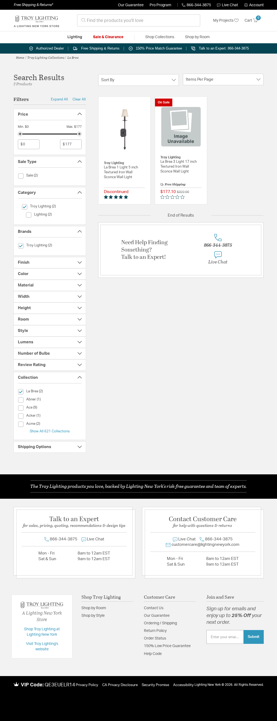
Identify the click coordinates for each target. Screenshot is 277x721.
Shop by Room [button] (197, 37)
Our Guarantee (131, 5)
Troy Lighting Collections (45, 57)
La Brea (73, 57)
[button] (254, 5)
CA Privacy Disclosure (120, 685)
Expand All (59, 99)
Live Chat (230, 5)
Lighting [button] (74, 37)
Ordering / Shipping (160, 623)
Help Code (153, 654)
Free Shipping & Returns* (33, 5)
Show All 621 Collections (50, 431)
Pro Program (160, 5)
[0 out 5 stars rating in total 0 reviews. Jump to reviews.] (173, 197)
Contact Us (153, 608)
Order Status (155, 638)
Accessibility (183, 685)
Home (20, 57)
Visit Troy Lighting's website (42, 646)
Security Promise (155, 685)
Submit (253, 637)
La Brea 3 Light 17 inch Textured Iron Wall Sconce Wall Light (178, 166)
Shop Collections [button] (159, 37)
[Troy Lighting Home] (37, 20)
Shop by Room (93, 608)
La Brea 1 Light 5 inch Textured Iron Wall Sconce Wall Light (121, 172)
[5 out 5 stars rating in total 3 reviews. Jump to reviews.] (117, 197)
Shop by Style (93, 616)
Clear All (79, 99)
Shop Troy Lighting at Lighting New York (42, 632)
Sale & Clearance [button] (108, 37)
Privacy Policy (87, 685)
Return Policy (155, 631)
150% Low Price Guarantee (167, 646)
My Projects (223, 20)
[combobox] (138, 20)
